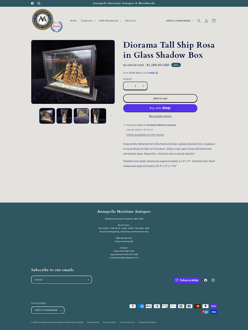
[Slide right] (111, 116)
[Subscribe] (88, 280)
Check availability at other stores (145, 135)
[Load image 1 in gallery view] (47, 116)
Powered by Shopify (74, 322)
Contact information (147, 322)
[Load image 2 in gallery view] (64, 116)
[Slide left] (35, 116)
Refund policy (93, 322)
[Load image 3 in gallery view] (81, 116)
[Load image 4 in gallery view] (98, 116)
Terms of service (127, 322)
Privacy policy (109, 322)
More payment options (160, 116)
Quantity (127, 79)
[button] (88, 20)
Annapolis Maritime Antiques (52, 322)
